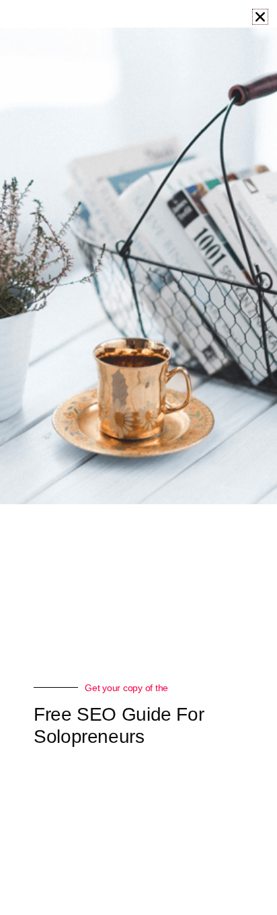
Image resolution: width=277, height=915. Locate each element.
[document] (138, 457)
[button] (260, 17)
